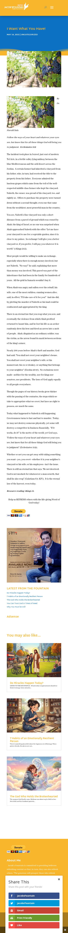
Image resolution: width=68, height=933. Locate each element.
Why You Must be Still (16, 607)
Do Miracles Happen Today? (18, 593)
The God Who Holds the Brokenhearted (23, 600)
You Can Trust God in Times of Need (22, 603)
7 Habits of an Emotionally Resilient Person (25, 596)
